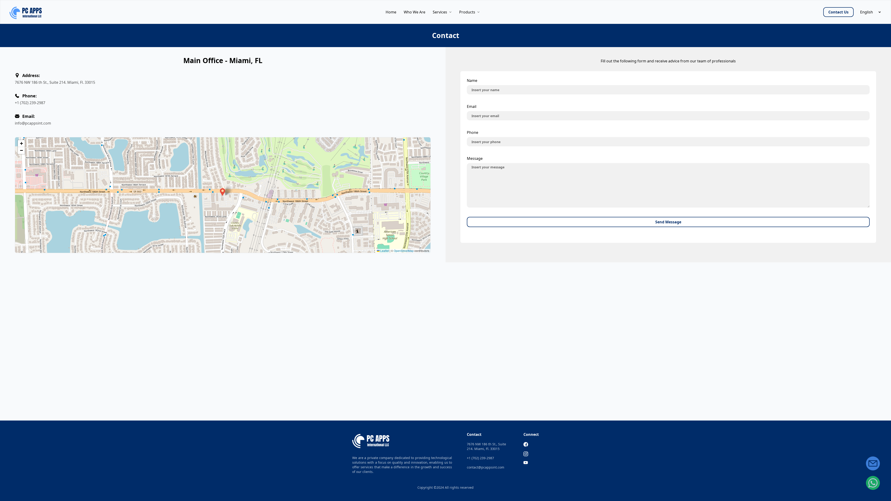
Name (472, 80)
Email (471, 106)
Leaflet (384, 251)
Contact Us (838, 12)
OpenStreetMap (404, 251)
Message (475, 158)
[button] (222, 192)
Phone (472, 132)
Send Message (668, 222)
